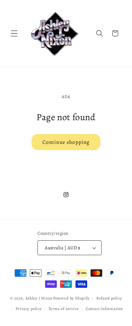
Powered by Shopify (71, 298)
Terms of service (64, 308)
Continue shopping (66, 142)
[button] (14, 33)
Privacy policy (28, 308)
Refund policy (109, 298)
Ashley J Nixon (38, 298)
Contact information (104, 308)
